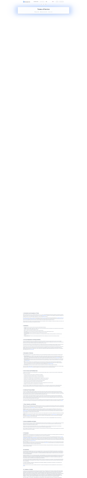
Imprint (62, 400)
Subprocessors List (25, 410)
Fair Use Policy (29, 437)
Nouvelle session (36, 1)
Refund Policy (27, 318)
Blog (46, 1)
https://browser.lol (44, 315)
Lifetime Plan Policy (33, 318)
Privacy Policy (32, 349)
